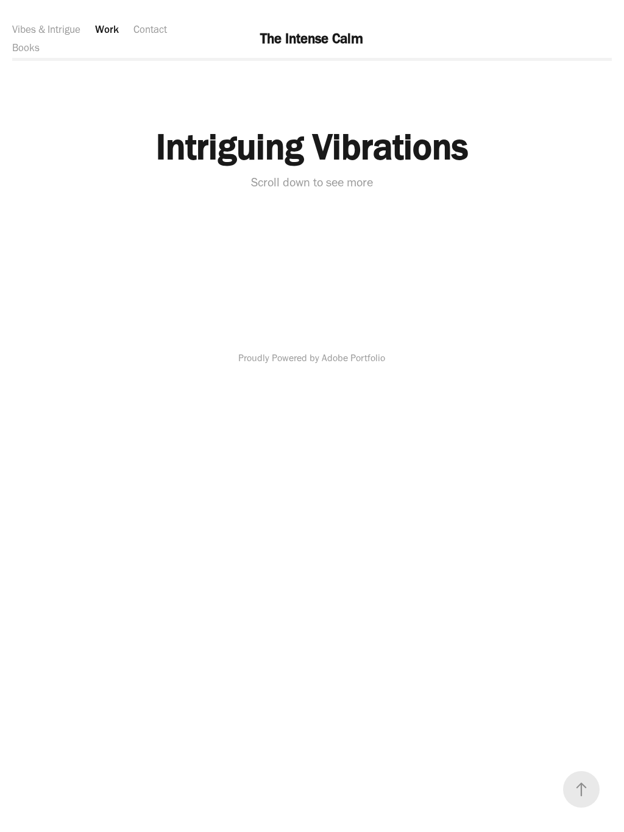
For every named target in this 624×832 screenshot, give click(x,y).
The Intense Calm (311, 38)
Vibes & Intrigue (46, 29)
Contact (150, 29)
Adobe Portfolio (353, 358)
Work (107, 29)
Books (26, 47)
